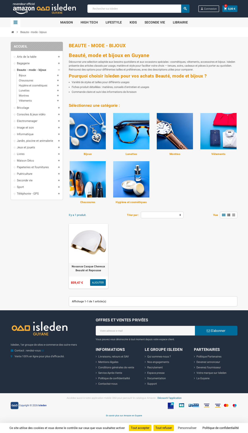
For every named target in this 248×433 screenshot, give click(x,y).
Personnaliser (187, 428)
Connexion (208, 8)
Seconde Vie (155, 22)
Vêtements (218, 154)
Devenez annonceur (208, 361)
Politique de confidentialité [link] (220, 428)
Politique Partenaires (208, 356)
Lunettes (131, 154)
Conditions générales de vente (116, 367)
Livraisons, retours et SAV (113, 356)
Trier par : (133, 214)
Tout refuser (163, 428)
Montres (175, 154)
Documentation (156, 378)
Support (152, 383)
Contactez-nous (107, 383)
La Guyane (202, 378)
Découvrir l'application (170, 397)
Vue (215, 214)
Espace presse (155, 372)
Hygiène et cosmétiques (131, 202)
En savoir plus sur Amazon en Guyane (124, 415)
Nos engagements (158, 361)
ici (42, 350)
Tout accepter (140, 428)
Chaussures (87, 202)
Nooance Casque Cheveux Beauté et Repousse (88, 268)
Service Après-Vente (110, 372)
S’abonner (217, 331)
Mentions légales (108, 361)
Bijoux (88, 154)
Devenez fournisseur (208, 367)
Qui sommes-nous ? (159, 356)
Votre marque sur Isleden (211, 372)
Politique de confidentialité (114, 378)
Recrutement (155, 367)
